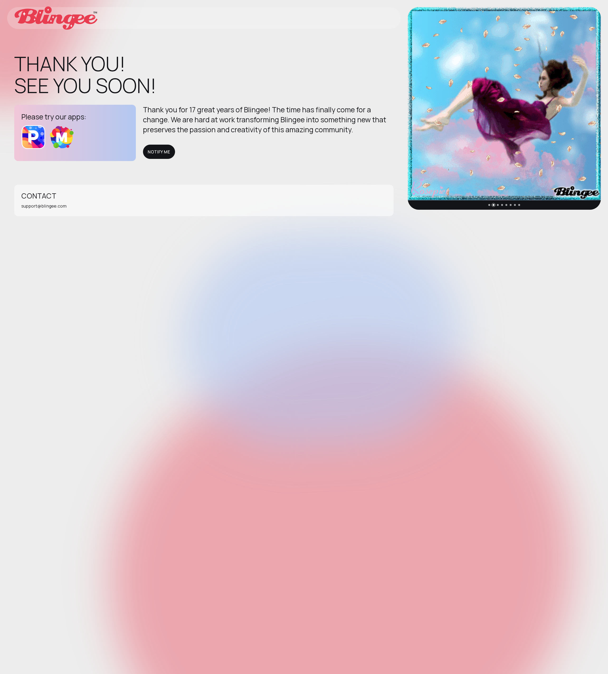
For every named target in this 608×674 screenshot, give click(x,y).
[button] (489, 205)
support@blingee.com (43, 206)
